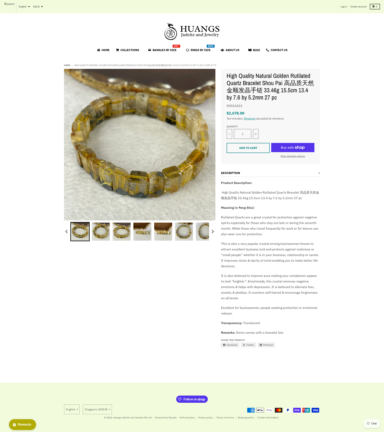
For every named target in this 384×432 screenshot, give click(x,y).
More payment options (293, 156)
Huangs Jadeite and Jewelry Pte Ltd (132, 417)
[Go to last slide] (67, 232)
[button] (80, 231)
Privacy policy (205, 417)
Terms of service (225, 417)
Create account (358, 6)
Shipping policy (246, 417)
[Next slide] (212, 232)
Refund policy (187, 417)
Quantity (232, 126)
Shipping (249, 118)
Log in (344, 6)
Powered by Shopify (166, 417)
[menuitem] (103, 50)
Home (67, 65)
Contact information (268, 417)
